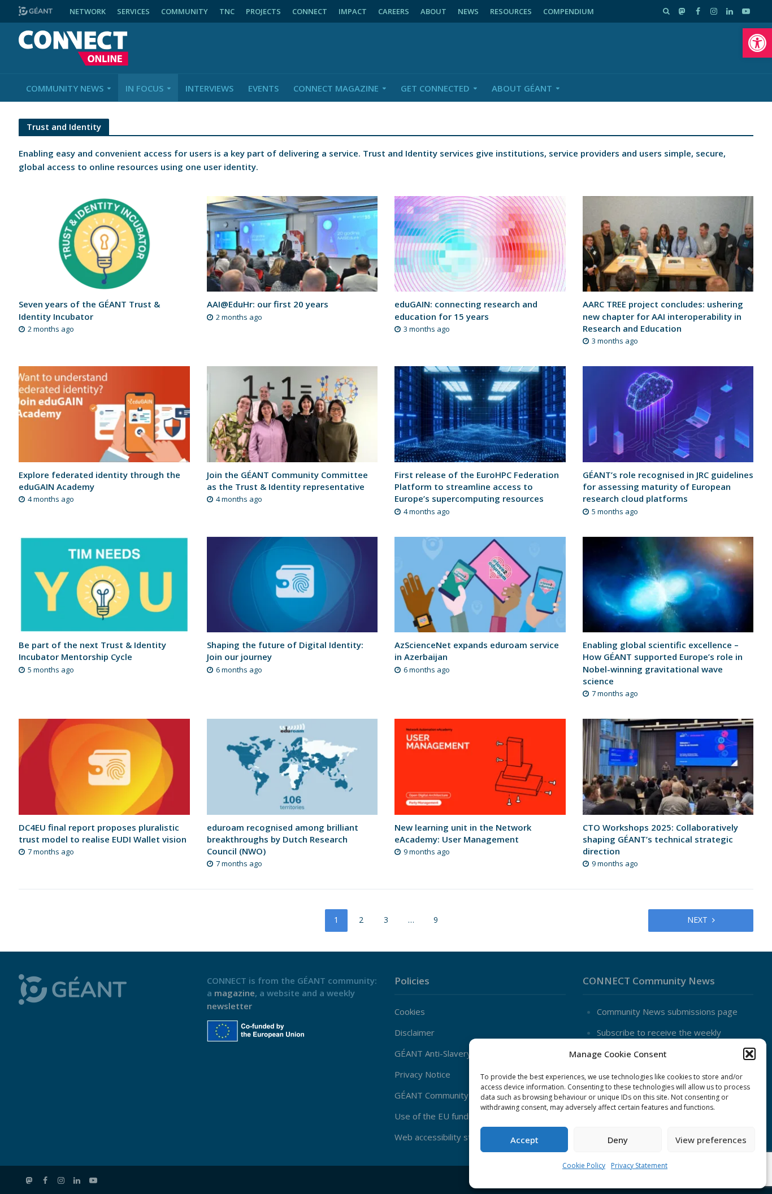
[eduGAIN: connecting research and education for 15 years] (480, 243)
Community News (64, 88)
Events (263, 88)
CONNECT (309, 11)
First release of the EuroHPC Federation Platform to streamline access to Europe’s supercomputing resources (476, 487)
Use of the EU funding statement (458, 1116)
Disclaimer (414, 1032)
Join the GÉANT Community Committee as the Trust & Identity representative (287, 480)
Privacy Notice (422, 1074)
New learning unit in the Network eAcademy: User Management (462, 833)
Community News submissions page (667, 1011)
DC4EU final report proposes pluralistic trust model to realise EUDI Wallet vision (103, 833)
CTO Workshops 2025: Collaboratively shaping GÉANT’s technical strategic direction (660, 839)
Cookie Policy (583, 1165)
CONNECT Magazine (336, 88)
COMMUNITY (184, 11)
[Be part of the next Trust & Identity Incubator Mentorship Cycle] (104, 583)
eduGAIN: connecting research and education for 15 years (465, 310)
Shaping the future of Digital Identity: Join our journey (285, 650)
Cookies (409, 1011)
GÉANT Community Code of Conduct (464, 1095)
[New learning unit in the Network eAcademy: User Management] (480, 765)
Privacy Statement (639, 1165)
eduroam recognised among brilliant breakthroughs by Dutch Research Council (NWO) (282, 839)
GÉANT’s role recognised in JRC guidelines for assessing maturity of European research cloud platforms (668, 487)
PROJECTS (263, 11)
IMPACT (353, 11)
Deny (618, 1139)
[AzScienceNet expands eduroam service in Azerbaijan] (480, 583)
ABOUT (433, 11)
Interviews (209, 88)
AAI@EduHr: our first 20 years (267, 304)
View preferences (711, 1139)
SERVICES (133, 11)
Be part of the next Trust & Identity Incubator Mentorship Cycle (92, 650)
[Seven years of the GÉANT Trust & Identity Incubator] (104, 243)
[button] (757, 43)
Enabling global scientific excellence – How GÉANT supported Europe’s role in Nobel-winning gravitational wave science (663, 663)
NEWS (468, 11)
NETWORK (88, 11)
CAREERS (393, 11)
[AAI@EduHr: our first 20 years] (292, 243)
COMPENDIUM (568, 11)
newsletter (229, 1005)
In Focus (144, 88)
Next (697, 919)
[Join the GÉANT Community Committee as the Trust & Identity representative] (292, 413)
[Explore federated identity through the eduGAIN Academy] (104, 413)
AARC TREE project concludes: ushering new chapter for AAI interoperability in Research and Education (663, 316)
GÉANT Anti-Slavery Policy (445, 1053)
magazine (234, 992)
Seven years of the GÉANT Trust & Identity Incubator (89, 310)
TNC (227, 11)
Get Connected (435, 88)
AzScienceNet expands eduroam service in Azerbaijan (476, 650)
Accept (524, 1139)
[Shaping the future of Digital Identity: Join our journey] (292, 583)
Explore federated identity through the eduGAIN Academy (99, 480)
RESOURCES (511, 11)
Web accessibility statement (449, 1137)
